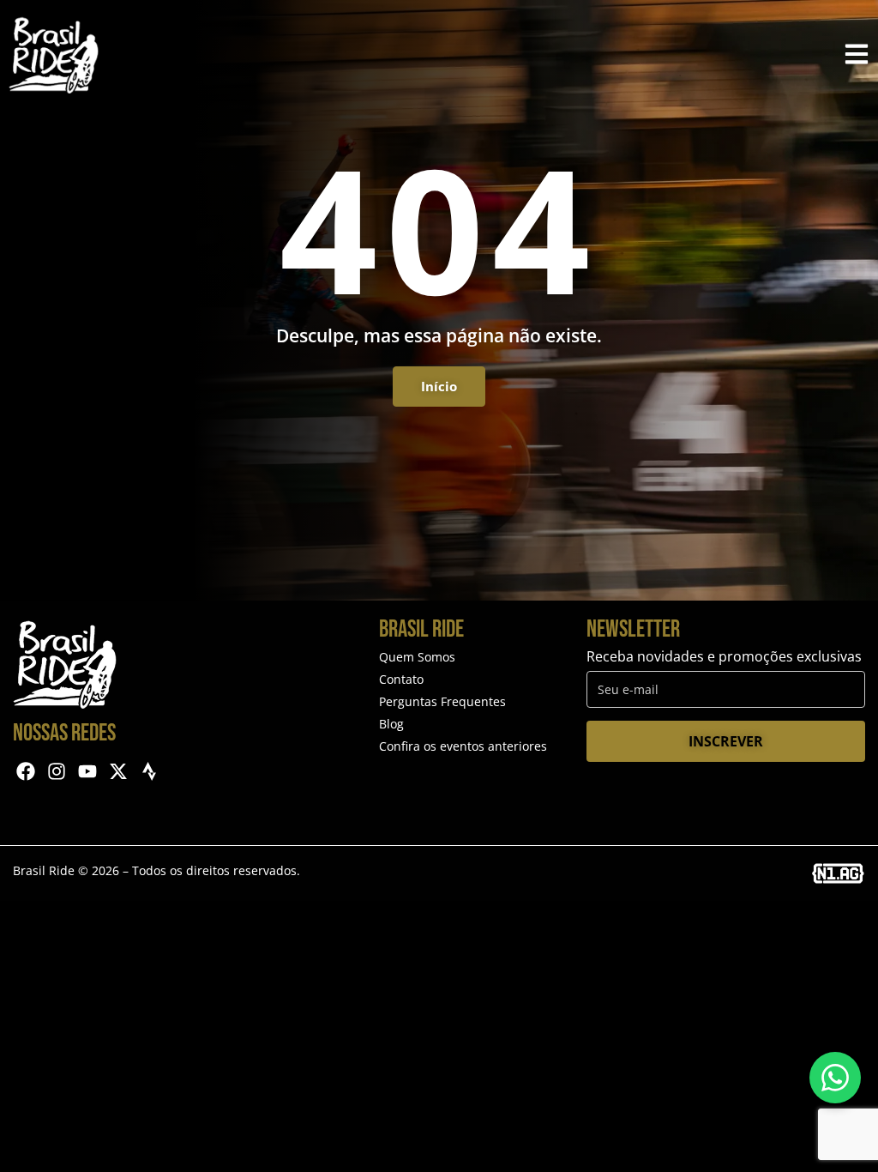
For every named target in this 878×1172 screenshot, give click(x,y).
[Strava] (148, 771)
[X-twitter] (118, 771)
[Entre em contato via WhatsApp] (835, 1077)
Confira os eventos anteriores (463, 746)
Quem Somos (417, 657)
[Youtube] (88, 771)
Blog (391, 724)
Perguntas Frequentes (442, 701)
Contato (401, 679)
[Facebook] (26, 771)
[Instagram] (57, 771)
